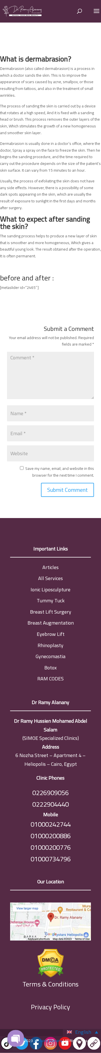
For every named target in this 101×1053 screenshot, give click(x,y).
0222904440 (50, 804)
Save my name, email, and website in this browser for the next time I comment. (59, 472)
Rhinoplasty (50, 645)
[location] (79, 1049)
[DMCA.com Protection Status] (50, 961)
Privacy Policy (50, 1007)
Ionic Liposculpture (50, 589)
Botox (50, 667)
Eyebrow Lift (51, 634)
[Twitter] (21, 1049)
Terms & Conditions (50, 984)
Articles (50, 567)
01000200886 (51, 835)
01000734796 (51, 859)
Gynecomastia (50, 656)
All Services (50, 578)
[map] (50, 922)
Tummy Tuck (51, 600)
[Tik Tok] (7, 1049)
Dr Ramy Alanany (48, 1040)
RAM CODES (50, 678)
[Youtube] (65, 1049)
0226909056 (50, 792)
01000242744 (51, 824)
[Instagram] (50, 1049)
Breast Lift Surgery (50, 611)
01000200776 (51, 847)
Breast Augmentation (50, 622)
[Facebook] (36, 1049)
